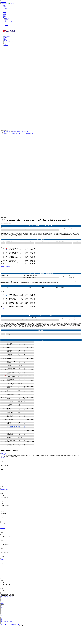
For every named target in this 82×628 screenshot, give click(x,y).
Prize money (2, 457)
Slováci (4, 15)
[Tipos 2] (5, 40)
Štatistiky (4, 14)
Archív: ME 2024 (11, 624)
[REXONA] (3, 453)
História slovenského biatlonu (11, 22)
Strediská (7, 18)
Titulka (4, 5)
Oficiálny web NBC (4, 624)
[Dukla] (4, 38)
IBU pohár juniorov (9, 9)
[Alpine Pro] (5, 45)
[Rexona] (5, 37)
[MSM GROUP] (6, 36)
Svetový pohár (8, 7)
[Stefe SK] (5, 39)
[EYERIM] (5, 42)
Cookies (6, 25)
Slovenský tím (8, 10)
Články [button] (4, 6)
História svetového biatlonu (10, 21)
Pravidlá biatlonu (8, 20)
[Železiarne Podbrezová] (8, 41)
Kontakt (6, 24)
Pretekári (4, 16)
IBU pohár (7, 8)
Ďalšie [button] (4, 17)
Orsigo (6, 626)
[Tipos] (9, 35)
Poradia (4, 13)
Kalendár (4, 12)
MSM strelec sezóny (4, 489)
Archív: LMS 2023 (19, 624)
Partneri (6, 19)
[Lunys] (4, 43)
